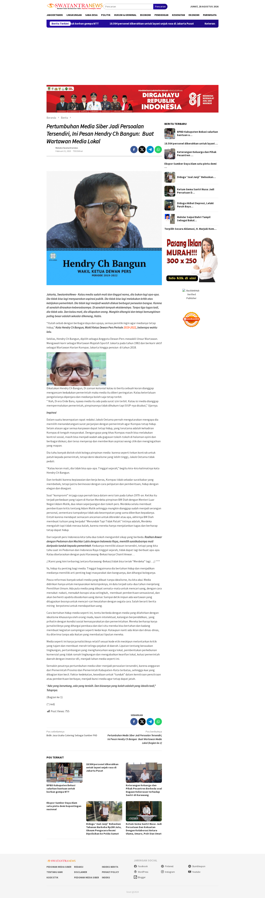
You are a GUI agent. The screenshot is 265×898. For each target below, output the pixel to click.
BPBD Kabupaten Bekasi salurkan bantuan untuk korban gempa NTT (61, 788)
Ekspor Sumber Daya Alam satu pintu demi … (190, 165)
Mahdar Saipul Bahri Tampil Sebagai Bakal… (193, 219)
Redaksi (78, 866)
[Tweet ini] (142, 149)
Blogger (141, 877)
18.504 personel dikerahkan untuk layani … (191, 143)
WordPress (143, 871)
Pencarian (160, 6)
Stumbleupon (198, 866)
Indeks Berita (110, 866)
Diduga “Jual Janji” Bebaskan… (196, 177)
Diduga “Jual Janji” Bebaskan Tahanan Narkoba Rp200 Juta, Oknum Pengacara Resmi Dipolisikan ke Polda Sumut (103, 828)
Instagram (170, 871)
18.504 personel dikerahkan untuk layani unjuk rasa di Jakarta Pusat (121, 23)
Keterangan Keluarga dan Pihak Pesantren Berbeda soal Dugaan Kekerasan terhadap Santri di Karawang (144, 790)
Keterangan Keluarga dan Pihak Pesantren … (196, 154)
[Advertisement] (132, 54)
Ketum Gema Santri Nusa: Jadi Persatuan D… (195, 191)
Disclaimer (80, 872)
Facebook (143, 866)
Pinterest (169, 866)
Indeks (106, 877)
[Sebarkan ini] (134, 149)
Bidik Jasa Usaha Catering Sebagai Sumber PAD (72, 733)
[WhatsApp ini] (158, 149)
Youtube (196, 871)
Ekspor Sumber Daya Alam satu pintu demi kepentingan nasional (64, 806)
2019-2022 (130, 327)
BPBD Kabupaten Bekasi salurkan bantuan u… (197, 133)
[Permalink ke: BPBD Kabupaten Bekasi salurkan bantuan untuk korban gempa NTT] (65, 773)
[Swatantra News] (75, 6)
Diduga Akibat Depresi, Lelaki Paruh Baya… (195, 205)
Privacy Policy (110, 872)
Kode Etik (52, 877)
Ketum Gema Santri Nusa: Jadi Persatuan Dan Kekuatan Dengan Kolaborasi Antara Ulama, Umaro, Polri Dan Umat (144, 828)
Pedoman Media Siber (59, 866)
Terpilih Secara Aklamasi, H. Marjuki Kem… (190, 229)
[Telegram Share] (150, 149)
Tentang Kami (55, 872)
